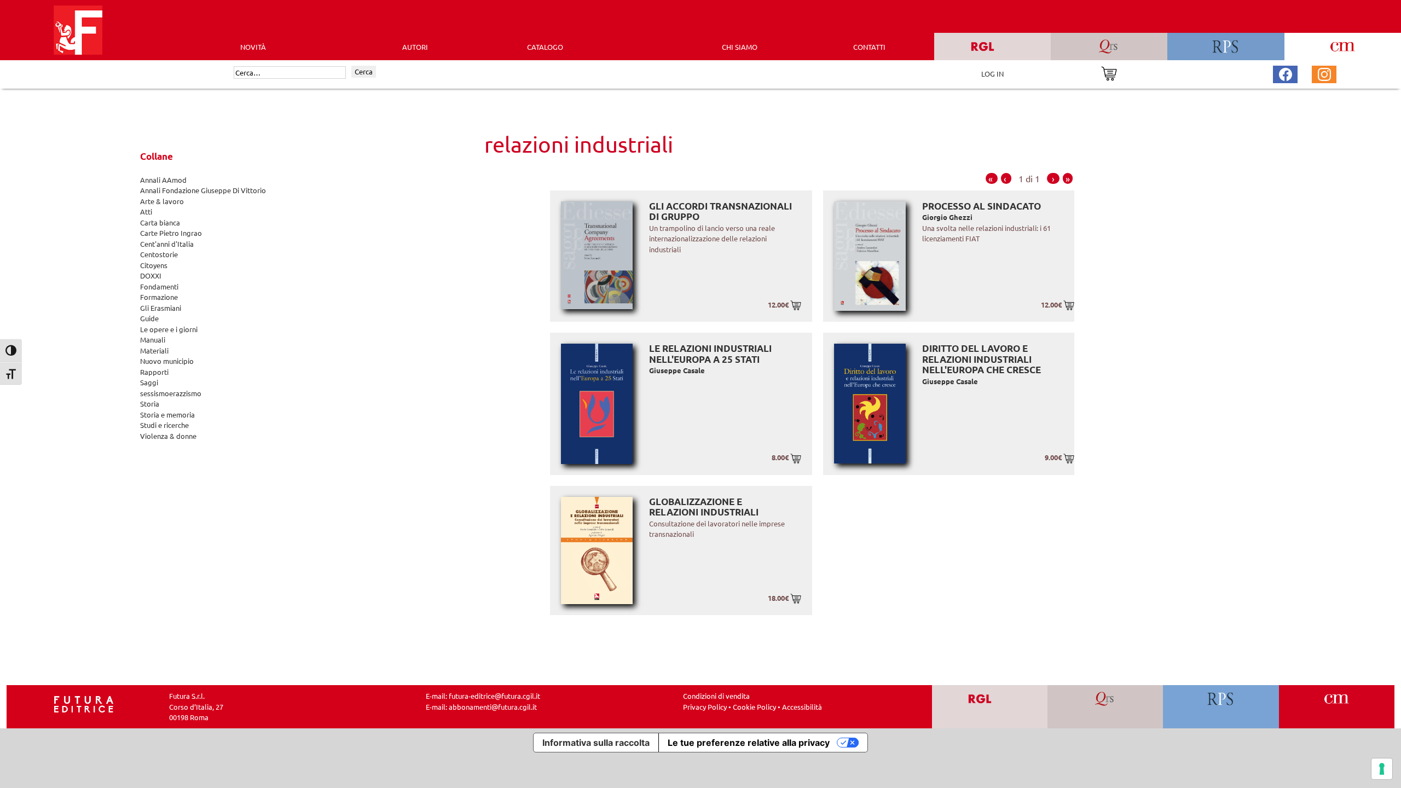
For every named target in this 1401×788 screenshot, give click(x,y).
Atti (146, 211)
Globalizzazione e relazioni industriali (704, 507)
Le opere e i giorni (169, 329)
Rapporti (154, 371)
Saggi (149, 382)
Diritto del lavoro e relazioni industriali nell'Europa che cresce (981, 359)
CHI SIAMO (739, 46)
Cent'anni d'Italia (167, 243)
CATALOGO (545, 46)
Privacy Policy (705, 706)
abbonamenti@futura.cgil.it (493, 706)
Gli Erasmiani (160, 307)
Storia (149, 403)
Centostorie (159, 254)
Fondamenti (159, 286)
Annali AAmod (163, 179)
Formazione (159, 297)
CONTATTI (869, 46)
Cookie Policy (754, 706)
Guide (149, 318)
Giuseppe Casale (677, 370)
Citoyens (153, 265)
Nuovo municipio (167, 361)
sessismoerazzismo (170, 393)
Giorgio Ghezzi (947, 217)
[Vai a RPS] (1221, 707)
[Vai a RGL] (990, 707)
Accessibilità (802, 706)
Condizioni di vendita (716, 695)
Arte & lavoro (162, 201)
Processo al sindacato (981, 206)
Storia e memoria (167, 414)
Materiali (154, 350)
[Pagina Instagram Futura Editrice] (1324, 73)
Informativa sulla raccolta (596, 742)
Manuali (152, 339)
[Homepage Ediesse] (83, 703)
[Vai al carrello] (1109, 72)
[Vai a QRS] (1105, 707)
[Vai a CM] (1337, 707)
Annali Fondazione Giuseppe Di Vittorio (203, 190)
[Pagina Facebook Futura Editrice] (1285, 73)
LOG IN (992, 73)
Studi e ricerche (164, 425)
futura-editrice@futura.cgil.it (494, 695)
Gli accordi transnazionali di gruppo (720, 211)
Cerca (364, 71)
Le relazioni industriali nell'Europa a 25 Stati (710, 354)
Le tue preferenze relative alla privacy (749, 742)
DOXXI (150, 275)
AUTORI (415, 46)
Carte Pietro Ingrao (171, 232)
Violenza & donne (168, 436)
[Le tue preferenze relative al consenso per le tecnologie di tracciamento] (1381, 768)
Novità (253, 46)
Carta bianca (160, 222)
